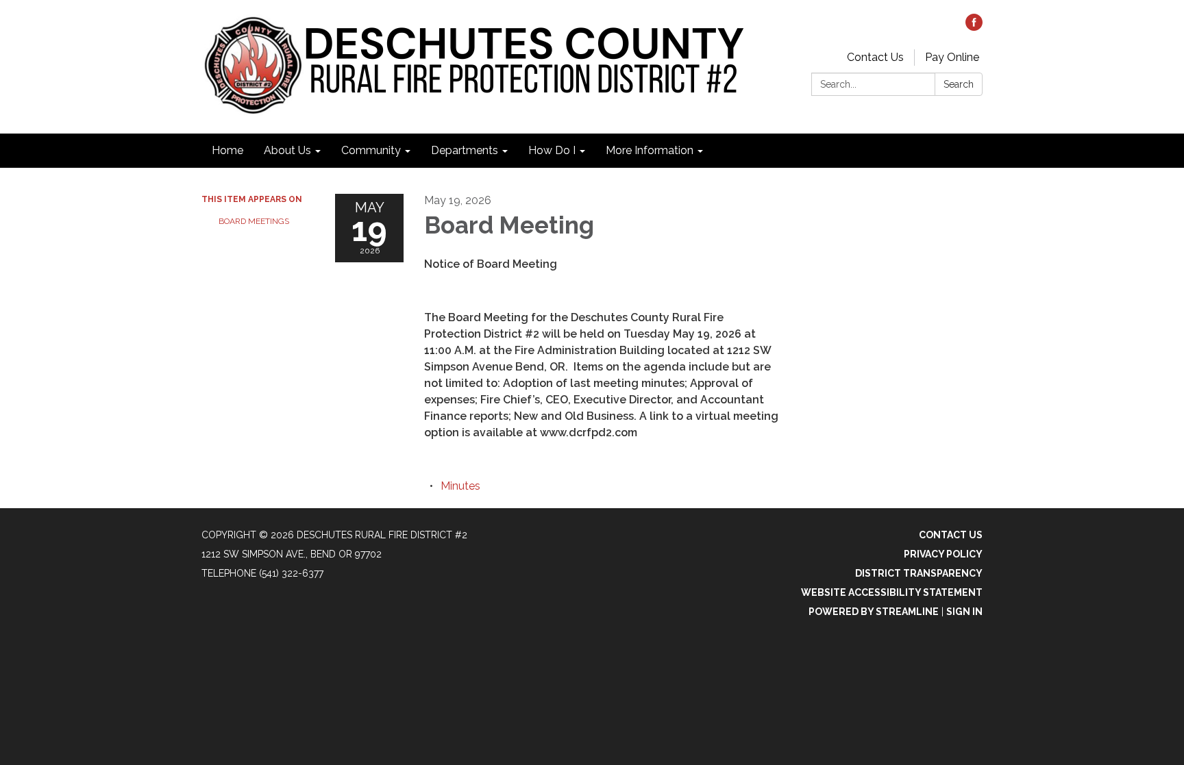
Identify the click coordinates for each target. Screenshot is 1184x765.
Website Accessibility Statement (892, 592)
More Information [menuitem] (649, 150)
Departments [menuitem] (464, 150)
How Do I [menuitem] (552, 150)
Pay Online (952, 57)
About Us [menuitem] (287, 150)
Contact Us (875, 57)
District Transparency (919, 573)
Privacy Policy (943, 554)
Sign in (964, 611)
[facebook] (974, 27)
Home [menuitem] (227, 150)
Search (959, 84)
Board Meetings (254, 221)
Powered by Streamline (874, 611)
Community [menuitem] (371, 150)
